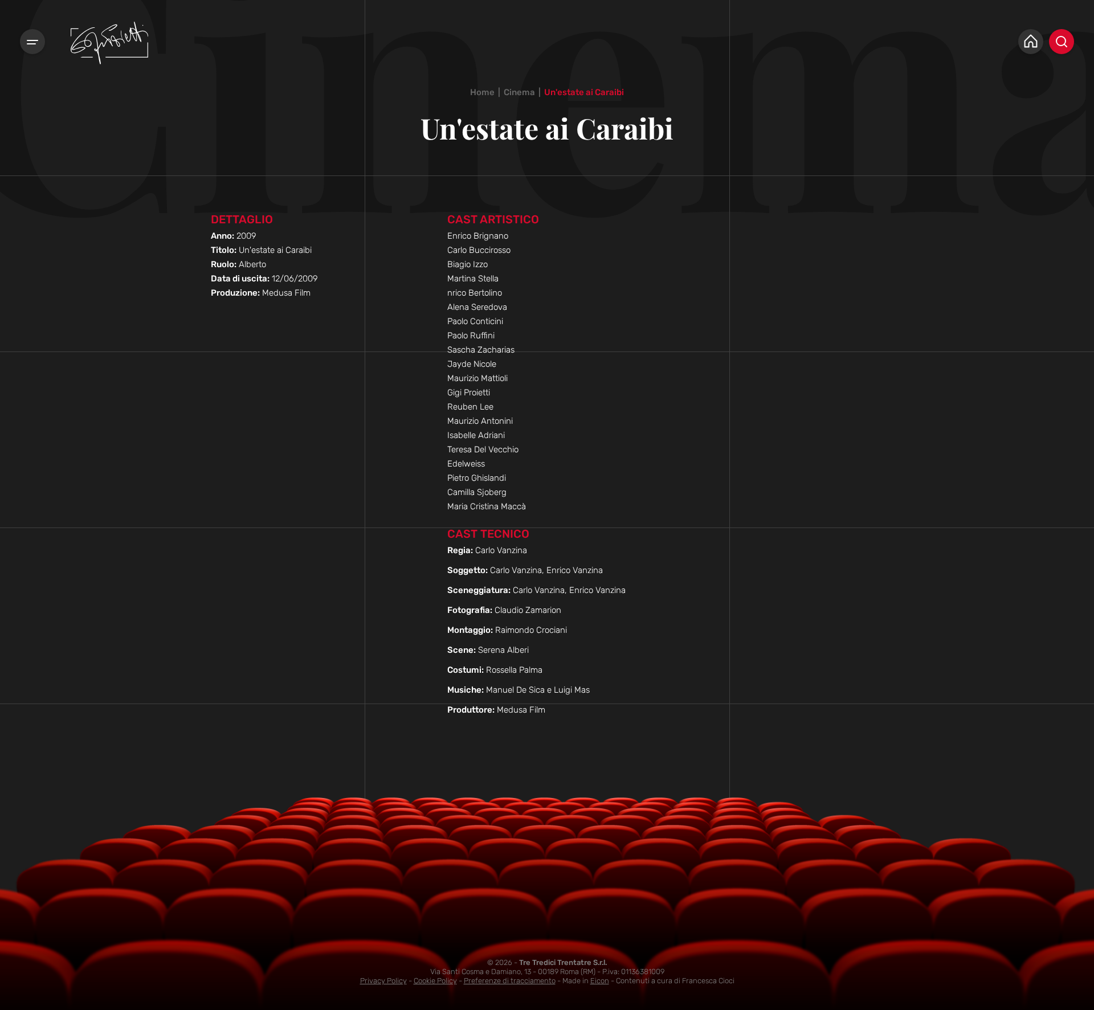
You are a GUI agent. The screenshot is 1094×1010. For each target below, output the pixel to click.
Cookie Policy (435, 980)
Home (482, 92)
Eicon (599, 980)
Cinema (519, 92)
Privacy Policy (383, 980)
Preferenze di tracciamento (510, 980)
